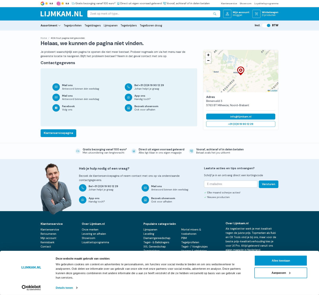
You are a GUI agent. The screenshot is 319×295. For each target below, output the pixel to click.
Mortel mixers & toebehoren (191, 232)
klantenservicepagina (106, 176)
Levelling (148, 234)
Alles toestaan (281, 260)
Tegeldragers (93, 25)
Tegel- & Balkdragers (156, 242)
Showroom (245, 3)
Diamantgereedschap (156, 238)
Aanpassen (279, 272)
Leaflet (273, 90)
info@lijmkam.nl (240, 116)
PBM (184, 238)
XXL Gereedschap (154, 246)
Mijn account (48, 238)
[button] (240, 71)
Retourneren (48, 234)
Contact (46, 246)
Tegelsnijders (129, 25)
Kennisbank (47, 242)
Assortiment (49, 25)
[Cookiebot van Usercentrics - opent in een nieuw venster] (31, 288)
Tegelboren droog (151, 25)
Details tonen (64, 287)
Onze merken (90, 229)
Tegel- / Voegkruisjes (194, 246)
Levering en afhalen (94, 234)
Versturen (268, 184)
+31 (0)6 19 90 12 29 (240, 124)
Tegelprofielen (73, 25)
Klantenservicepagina (58, 133)
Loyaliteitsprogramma (266, 3)
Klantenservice (229, 3)
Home (44, 38)
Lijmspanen (111, 25)
